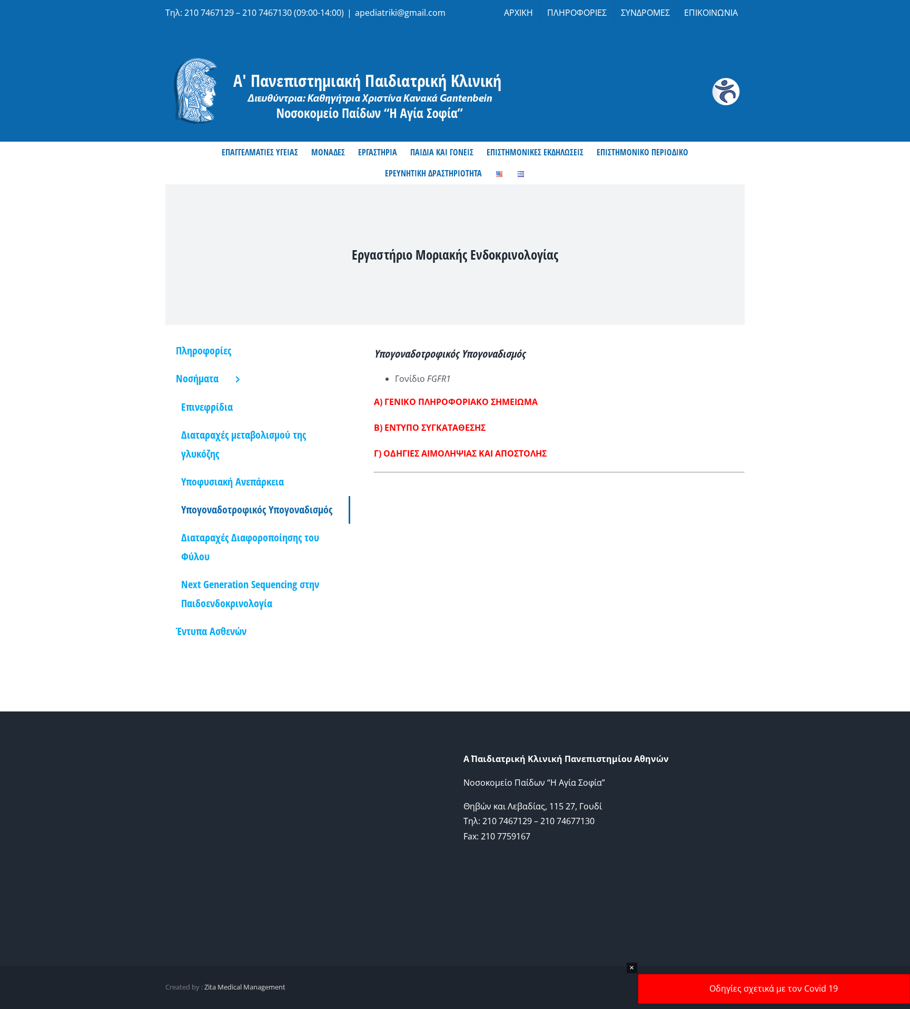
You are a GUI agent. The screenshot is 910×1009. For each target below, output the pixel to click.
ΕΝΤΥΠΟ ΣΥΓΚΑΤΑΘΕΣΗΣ (435, 427)
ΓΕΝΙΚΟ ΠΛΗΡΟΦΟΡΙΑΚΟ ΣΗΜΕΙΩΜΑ (461, 402)
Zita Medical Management (244, 987)
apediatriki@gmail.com (400, 12)
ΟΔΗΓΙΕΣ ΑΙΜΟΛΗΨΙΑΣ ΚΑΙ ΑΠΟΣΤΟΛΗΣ (465, 453)
